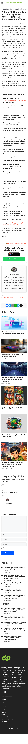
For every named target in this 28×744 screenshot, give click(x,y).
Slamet (2, 335)
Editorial (3, 712)
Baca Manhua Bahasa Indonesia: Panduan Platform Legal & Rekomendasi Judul (13, 637)
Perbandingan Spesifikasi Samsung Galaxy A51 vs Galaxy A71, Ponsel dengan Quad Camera (14, 596)
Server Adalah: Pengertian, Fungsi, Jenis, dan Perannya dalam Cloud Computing (12, 379)
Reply (2, 495)
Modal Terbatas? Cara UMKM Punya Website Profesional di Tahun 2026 (14, 616)
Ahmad (2, 358)
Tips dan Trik (10, 8)
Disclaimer (4, 721)
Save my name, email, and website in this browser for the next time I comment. (14, 548)
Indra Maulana (4, 23)
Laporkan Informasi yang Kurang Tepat (17, 243)
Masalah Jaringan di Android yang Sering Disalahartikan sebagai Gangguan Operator (12, 464)
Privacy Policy (5, 716)
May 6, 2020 (4, 490)
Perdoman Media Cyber (7, 719)
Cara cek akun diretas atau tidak (10, 297)
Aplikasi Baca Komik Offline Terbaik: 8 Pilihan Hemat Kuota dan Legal (15, 623)
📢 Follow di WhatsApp (14, 259)
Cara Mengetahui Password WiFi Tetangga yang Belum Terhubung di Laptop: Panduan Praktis (14, 576)
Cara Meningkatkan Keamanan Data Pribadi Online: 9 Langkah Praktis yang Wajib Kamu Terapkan (15, 610)
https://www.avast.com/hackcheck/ (14, 100)
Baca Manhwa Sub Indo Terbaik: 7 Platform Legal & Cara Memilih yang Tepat (14, 630)
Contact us (4, 714)
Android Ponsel (4, 8)
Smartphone (4, 699)
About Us (3, 709)
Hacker (22, 297)
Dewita (2, 383)
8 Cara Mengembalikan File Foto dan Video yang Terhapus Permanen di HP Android (15, 569)
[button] (25, 2)
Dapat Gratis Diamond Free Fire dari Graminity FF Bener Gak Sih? (14, 589)
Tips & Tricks (4, 702)
